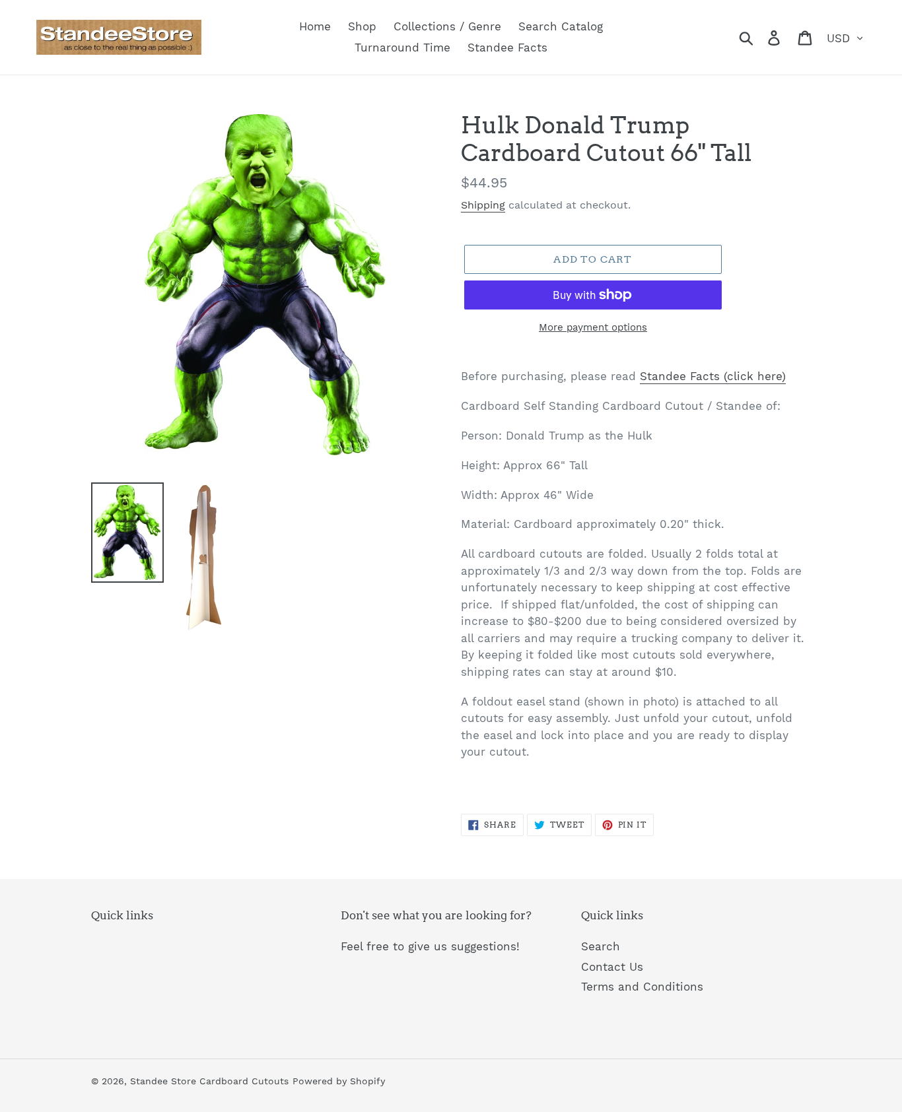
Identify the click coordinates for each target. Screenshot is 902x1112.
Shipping (483, 205)
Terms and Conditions (642, 986)
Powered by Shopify (339, 1081)
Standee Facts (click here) (713, 376)
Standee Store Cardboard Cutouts (209, 1081)
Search (600, 946)
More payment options (593, 327)
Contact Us (612, 966)
